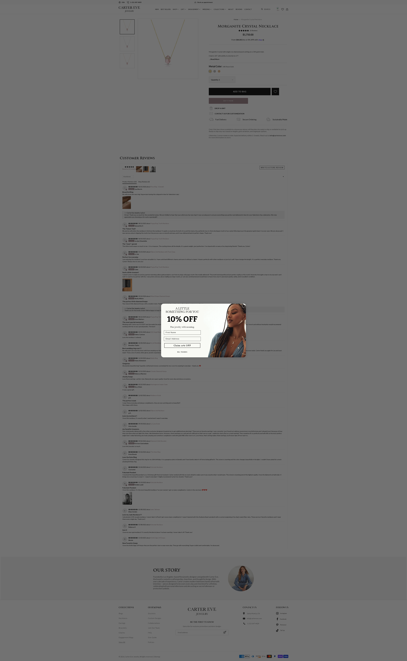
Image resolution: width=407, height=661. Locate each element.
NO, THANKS (182, 352)
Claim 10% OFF (182, 345)
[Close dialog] (243, 306)
